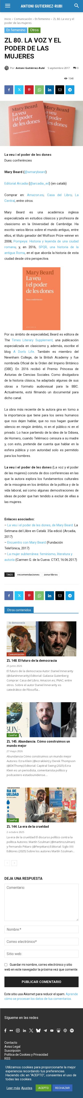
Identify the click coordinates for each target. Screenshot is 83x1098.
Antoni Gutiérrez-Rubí (30, 68)
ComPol (12, 735)
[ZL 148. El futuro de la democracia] (41, 638)
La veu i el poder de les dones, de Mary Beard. (40, 525)
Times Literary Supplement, (32, 340)
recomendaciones (28, 574)
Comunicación (23, 19)
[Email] (59, 89)
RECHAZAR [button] (62, 1088)
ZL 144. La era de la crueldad (28, 826)
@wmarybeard (35, 172)
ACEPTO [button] (43, 1088)
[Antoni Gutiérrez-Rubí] (7, 68)
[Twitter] (19, 89)
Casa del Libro (59, 195)
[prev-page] (7, 863)
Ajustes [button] (26, 1088)
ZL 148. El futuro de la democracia (32, 660)
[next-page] (14, 863)
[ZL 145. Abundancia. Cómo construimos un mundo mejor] (41, 719)
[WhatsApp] (39, 89)
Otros (34, 30)
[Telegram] (70, 89)
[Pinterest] (29, 89)
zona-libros (51, 574)
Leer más (13, 1088)
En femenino (42, 19)
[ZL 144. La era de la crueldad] (41, 805)
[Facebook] (8, 89)
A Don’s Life (23, 352)
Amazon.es (35, 195)
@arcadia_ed (39, 183)
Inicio (7, 19)
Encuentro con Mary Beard (26, 542)
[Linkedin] (49, 89)
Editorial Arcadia (16, 183)
